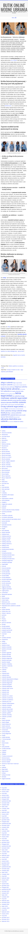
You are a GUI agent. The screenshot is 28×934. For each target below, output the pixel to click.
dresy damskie (5, 500)
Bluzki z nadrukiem (7, 466)
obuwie (4, 607)
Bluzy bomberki (6, 470)
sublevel (4, 669)
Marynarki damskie (7, 594)
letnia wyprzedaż (11, 394)
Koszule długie (6, 570)
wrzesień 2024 (5, 825)
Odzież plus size (6, 611)
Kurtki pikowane (6, 577)
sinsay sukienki (17, 411)
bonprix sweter (16, 384)
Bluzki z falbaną (6, 463)
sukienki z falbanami (7, 711)
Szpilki (3, 735)
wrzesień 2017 (5, 919)
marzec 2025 (5, 814)
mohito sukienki (19, 402)
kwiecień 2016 (5, 921)
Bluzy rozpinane (6, 476)
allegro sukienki (7, 382)
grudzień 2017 (5, 917)
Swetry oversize (6, 726)
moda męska (5, 600)
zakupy (4, 773)
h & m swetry (22, 389)
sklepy (16, 39)
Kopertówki (5, 564)
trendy (8, 51)
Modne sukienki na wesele (9, 604)
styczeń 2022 (5, 883)
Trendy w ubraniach (7, 756)
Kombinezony (5, 547)
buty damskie (5, 487)
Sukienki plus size (6, 701)
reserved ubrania (19, 408)
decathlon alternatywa (8, 494)
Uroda (3, 765)
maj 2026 (4, 788)
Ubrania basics (6, 758)
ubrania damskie (9, 418)
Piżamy (4, 619)
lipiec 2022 (5, 872)
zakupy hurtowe (6, 775)
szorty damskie (6, 731)
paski (3, 617)
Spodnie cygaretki (6, 652)
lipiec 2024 (5, 829)
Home (3, 513)
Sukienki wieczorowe (7, 709)
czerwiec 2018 (5, 908)
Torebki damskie (6, 748)
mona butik (17, 404)
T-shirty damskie (6, 739)
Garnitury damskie (7, 511)
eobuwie (4, 506)
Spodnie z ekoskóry (7, 664)
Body (3, 479)
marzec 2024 (5, 836)
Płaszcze (4, 620)
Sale (3, 635)
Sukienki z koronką (7, 714)
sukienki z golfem (6, 713)
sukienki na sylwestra (7, 699)
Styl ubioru (5, 667)
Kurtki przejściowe (7, 579)
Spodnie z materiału (7, 666)
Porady (4, 624)
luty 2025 (4, 816)
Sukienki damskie (6, 677)
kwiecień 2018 (5, 912)
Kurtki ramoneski (6, 583)
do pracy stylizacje (9, 387)
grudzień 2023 (5, 842)
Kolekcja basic (5, 534)
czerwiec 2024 (5, 831)
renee (6, 409)
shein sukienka (6, 411)
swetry (3, 718)
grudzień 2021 (5, 885)
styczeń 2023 (5, 861)
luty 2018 (4, 915)
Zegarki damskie (6, 778)
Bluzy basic (5, 468)
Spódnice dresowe (7, 649)
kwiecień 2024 (5, 835)
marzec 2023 (5, 857)
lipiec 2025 (5, 806)
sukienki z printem (7, 716)
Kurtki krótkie (5, 575)
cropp (3, 491)
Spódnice (4, 643)
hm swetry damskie (15, 391)
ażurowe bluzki (6, 436)
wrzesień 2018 (5, 902)
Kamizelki (4, 523)
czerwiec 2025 (5, 808)
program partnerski (7, 630)
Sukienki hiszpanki (7, 684)
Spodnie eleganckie (7, 658)
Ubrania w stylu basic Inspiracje (10, 763)
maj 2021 (4, 898)
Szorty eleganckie (6, 733)
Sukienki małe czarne (7, 688)
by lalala (3, 387)
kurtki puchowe (6, 581)
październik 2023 (6, 846)
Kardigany (4, 526)
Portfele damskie (6, 628)
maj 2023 (4, 853)
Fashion (4, 508)
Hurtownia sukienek (7, 515)
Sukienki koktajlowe (7, 686)
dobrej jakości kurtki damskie (10, 41)
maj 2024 (4, 833)
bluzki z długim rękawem (8, 461)
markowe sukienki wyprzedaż (14, 398)
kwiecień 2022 (5, 878)
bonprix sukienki (6, 385)
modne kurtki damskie (18, 48)
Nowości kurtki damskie (8, 50)
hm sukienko (5, 391)
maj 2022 (4, 876)
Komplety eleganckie (7, 560)
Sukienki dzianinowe (7, 681)
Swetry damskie (6, 720)
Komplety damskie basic (8, 555)
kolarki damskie (6, 532)
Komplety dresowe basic (8, 558)
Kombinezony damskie (8, 549)
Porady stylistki (6, 626)
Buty (3, 485)
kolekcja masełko (6, 538)
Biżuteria (4, 447)
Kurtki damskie (6, 572)
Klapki (3, 528)
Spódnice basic (6, 645)
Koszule (4, 566)
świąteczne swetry (18, 421)
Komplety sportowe (7, 562)
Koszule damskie (6, 568)
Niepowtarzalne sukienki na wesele (11, 605)
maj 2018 (4, 910)
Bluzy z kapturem (6, 478)
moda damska (17, 400)
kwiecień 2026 (5, 789)
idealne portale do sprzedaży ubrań (11, 519)
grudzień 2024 (5, 819)
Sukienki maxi (5, 690)
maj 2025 (4, 810)
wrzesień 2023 (5, 848)
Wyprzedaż (5, 769)
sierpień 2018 (5, 904)
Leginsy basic (5, 590)
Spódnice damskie (6, 647)
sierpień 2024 (5, 827)
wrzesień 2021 (5, 891)
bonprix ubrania (22, 384)
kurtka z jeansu (5, 48)
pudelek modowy (8, 39)
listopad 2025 (5, 799)
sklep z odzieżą (11, 413)
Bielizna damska (6, 444)
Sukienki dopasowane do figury (10, 679)
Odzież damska (6, 609)
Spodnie (4, 651)
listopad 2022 (5, 865)
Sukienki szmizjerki (7, 705)
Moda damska (5, 598)
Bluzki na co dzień (6, 457)
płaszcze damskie (6, 622)
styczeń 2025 (5, 818)
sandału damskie (6, 637)
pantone (4, 615)
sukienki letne (14, 415)
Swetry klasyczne (6, 724)
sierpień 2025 (5, 804)
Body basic (5, 481)
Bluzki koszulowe (6, 455)
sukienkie (18, 413)
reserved (4, 634)
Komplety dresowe (7, 557)
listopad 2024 (5, 821)
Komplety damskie (7, 553)
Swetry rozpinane (6, 728)
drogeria (4, 502)
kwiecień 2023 (5, 855)
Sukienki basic (5, 673)
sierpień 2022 (5, 870)
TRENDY (4, 752)
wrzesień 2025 (5, 803)
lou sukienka (16, 396)
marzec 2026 (5, 791)
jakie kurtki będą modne (12, 43)
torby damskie (5, 746)
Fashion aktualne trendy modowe (10, 510)
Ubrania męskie (6, 761)
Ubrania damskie (6, 760)
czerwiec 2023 (5, 851)
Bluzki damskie (6, 451)
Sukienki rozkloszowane (8, 703)
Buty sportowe (5, 489)
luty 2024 (4, 838)
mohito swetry (4, 404)
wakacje (4, 767)
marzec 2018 (5, 913)
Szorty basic (5, 729)
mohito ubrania (11, 404)
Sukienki (4, 671)
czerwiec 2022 (5, 874)
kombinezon (8, 105)
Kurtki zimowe (5, 585)
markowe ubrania (6, 400)
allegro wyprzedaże (17, 382)
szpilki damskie (6, 737)
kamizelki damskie (6, 525)
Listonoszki (5, 592)
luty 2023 (4, 859)
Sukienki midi (5, 692)
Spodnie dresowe (6, 656)
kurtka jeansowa (17, 44)
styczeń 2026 (5, 795)
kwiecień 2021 (5, 900)
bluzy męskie (5, 474)
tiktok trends (5, 743)
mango (22, 396)
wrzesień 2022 (5, 868)
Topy (3, 745)
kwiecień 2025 (5, 812)
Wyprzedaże (5, 771)
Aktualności (5, 434)
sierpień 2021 (5, 893)
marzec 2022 (5, 880)
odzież (22, 404)
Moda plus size (6, 602)
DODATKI (4, 496)
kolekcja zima (5, 545)
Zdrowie (4, 776)
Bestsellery (5, 440)
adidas (3, 431)
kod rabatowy (5, 530)
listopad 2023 (5, 844)
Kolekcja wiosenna (7, 543)
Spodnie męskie (6, 662)
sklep (9, 326)
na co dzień (14, 60)
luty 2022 (4, 882)
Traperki (4, 750)
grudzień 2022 (5, 863)
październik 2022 (6, 866)
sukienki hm (5, 415)
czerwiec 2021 (5, 897)
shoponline (5, 639)
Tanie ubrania (10, 417)
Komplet (4, 551)
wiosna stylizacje (16, 51)
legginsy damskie (6, 587)
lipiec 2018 (5, 906)
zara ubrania (10, 421)
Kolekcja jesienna (6, 536)
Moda (3, 596)
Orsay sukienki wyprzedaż (12, 406)
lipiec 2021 (5, 895)
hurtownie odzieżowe (7, 517)
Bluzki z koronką (6, 464)
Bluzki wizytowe (6, 459)
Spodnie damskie (6, 654)
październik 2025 (6, 801)
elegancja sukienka (21, 387)
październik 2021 (6, 889)
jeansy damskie (6, 521)
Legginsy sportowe (7, 588)
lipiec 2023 (5, 850)
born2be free (5, 483)
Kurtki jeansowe (6, 573)
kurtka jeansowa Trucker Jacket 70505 (12, 46)
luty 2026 (4, 793)
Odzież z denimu (6, 613)
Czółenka (4, 493)
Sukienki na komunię (7, 698)
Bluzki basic (5, 449)
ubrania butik (17, 417)
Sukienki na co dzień (7, 696)
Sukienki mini (5, 694)
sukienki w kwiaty (6, 707)
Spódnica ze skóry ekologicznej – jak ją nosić (12, 351)
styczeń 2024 (5, 840)
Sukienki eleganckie (7, 682)
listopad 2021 (5, 887)
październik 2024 (6, 823)
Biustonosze (5, 446)
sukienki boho (5, 675)
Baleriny (4, 438)
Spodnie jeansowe (6, 660)
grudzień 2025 (5, 797)
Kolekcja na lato (6, 540)
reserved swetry (11, 408)
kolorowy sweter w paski (10, 393)
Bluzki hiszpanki (6, 453)
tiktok (3, 741)
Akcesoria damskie (7, 432)
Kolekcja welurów (6, 541)
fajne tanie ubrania (10, 388)
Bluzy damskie (5, 472)
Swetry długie (5, 722)
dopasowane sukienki (7, 498)
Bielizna (4, 442)
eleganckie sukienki (7, 504)
